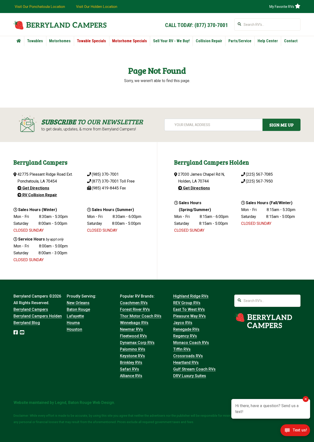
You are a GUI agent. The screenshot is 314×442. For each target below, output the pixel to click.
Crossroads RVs (188, 356)
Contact (291, 41)
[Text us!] (295, 431)
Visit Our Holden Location (96, 6)
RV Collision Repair (39, 195)
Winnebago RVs (134, 322)
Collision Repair (209, 41)
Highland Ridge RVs (191, 296)
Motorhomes (60, 41)
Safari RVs (129, 369)
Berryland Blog (26, 322)
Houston (74, 329)
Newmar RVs (131, 329)
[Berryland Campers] (59, 24)
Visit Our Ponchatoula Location (40, 6)
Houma (73, 322)
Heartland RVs (186, 362)
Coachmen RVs (134, 302)
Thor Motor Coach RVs (140, 316)
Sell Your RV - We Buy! (171, 41)
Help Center (268, 41)
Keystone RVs (132, 356)
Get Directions (35, 188)
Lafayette (75, 316)
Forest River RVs (135, 309)
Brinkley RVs (131, 362)
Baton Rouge (78, 309)
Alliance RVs (131, 375)
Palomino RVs (132, 349)
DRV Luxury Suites (189, 375)
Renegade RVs (186, 329)
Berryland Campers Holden (37, 316)
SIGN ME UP (281, 125)
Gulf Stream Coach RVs (194, 369)
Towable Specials (91, 41)
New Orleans (78, 302)
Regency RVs (185, 336)
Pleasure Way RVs (189, 316)
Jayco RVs (182, 322)
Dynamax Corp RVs (137, 342)
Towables (35, 41)
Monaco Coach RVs (191, 342)
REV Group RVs (186, 302)
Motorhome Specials (129, 41)
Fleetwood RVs (133, 336)
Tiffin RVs (182, 349)
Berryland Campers (30, 309)
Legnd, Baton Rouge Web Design (84, 402)
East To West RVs (189, 309)
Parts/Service (239, 41)
